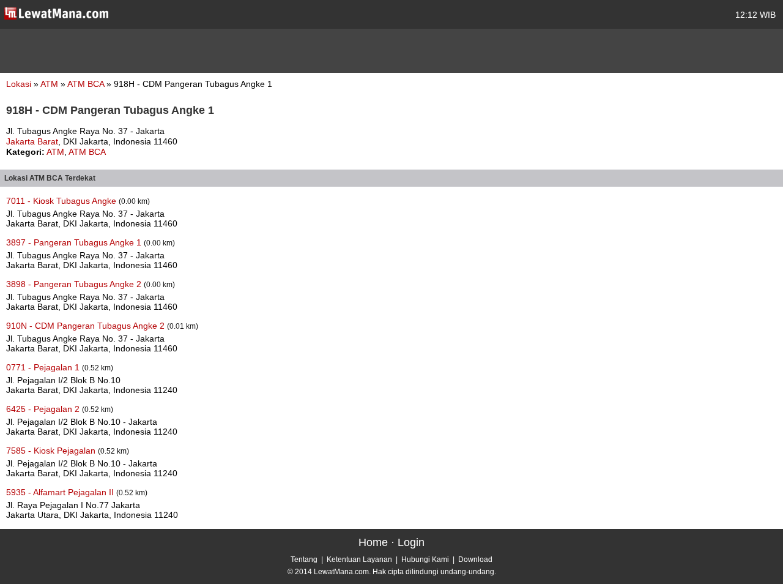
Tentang (304, 559)
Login (411, 542)
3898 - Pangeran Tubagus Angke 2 (75, 284)
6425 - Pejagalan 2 (44, 409)
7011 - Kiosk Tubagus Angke (62, 201)
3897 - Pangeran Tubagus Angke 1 (75, 242)
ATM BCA (86, 84)
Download (475, 559)
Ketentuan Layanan (359, 559)
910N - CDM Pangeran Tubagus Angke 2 (86, 326)
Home (373, 542)
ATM (50, 84)
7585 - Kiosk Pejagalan (52, 450)
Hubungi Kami (425, 559)
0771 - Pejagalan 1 (44, 367)
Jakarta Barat (32, 141)
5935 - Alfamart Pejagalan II (61, 492)
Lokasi (18, 84)
